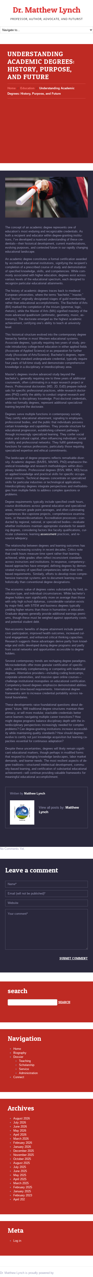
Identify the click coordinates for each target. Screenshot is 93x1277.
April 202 (19, 1199)
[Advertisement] (46, 127)
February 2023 (22, 1195)
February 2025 (22, 1187)
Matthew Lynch (34, 793)
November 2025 (23, 1155)
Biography (19, 1053)
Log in (17, 1240)
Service (24, 1069)
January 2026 (22, 1146)
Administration (28, 1073)
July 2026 (19, 1122)
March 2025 (21, 1183)
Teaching (25, 1061)
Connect (18, 1077)
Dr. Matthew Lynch (46, 10)
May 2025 (19, 1175)
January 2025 (22, 1191)
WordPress (62, 1273)
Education (27, 88)
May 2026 (19, 1130)
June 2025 (20, 1171)
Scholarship (26, 1065)
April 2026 (19, 1134)
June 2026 (20, 1126)
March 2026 (21, 1138)
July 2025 (19, 1167)
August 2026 (21, 1118)
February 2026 (22, 1142)
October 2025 (22, 1159)
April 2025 (19, 1179)
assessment (48, 534)
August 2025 (21, 1163)
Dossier (18, 1057)
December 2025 (23, 1150)
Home (11, 88)
